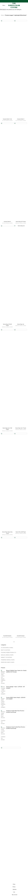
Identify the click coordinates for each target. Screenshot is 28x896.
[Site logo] (14, 5)
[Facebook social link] (14, 1)
